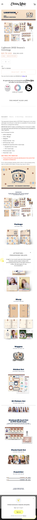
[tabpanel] (18, 306)
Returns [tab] (11, 116)
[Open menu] (4, 4)
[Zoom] (4, 40)
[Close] (31, 252)
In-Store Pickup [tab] (19, 116)
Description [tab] (4, 116)
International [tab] (28, 116)
